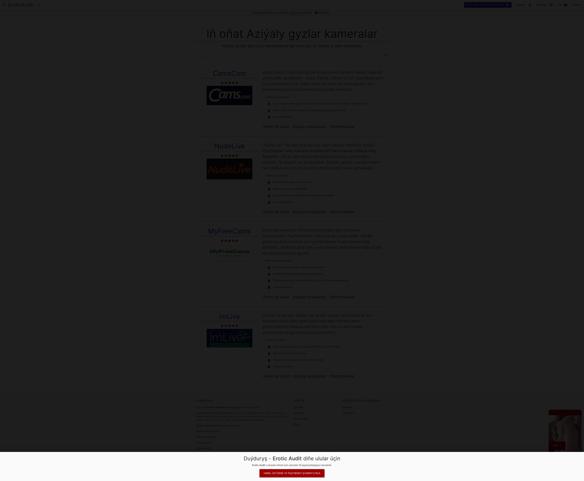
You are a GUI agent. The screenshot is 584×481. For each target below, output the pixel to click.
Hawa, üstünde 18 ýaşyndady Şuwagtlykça (292, 473)
